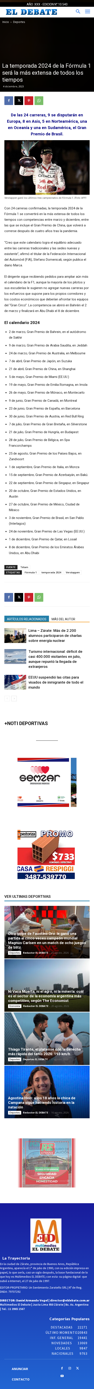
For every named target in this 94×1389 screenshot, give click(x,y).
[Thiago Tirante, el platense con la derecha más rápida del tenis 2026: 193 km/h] (47, 1038)
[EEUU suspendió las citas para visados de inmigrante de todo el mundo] (15, 682)
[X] (18, 100)
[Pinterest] (28, 100)
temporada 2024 (51, 572)
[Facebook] (8, 100)
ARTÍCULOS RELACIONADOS (26, 619)
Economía (14, 1006)
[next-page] (14, 698)
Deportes (19, 22)
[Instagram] (70, 1368)
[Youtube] (62, 1376)
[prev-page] (7, 698)
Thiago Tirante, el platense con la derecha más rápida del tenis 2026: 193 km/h (44, 1051)
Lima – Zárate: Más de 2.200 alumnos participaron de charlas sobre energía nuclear (55, 635)
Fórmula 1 (31, 572)
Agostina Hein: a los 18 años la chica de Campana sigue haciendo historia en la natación (41, 1102)
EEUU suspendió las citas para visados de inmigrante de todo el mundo (55, 682)
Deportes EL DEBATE (35, 1059)
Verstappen (73, 572)
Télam (24, 567)
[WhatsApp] (39, 100)
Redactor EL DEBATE (35, 952)
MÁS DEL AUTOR (63, 619)
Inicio (5, 22)
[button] (53, 782)
